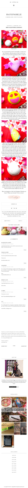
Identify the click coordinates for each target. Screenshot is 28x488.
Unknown (4, 265)
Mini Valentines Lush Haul (9, 214)
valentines (9, 216)
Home (14, 345)
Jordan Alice (4, 280)
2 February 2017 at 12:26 (7, 266)
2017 (5, 211)
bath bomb (9, 211)
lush (8, 213)
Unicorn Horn (21, 214)
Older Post (24, 346)
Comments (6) (14, 204)
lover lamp (23, 211)
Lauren (3, 290)
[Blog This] (16, 208)
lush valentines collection (20, 213)
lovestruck (4, 213)
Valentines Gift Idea (16, 216)
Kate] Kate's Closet (6, 242)
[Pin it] (14, 208)
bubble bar (13, 211)
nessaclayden (5, 252)
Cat (2, 301)
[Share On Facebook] (13, 208)
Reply (25, 249)
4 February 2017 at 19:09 (7, 292)
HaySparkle (14, 486)
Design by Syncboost (20, 486)
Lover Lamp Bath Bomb (16, 181)
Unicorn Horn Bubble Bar (8, 144)
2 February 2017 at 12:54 (7, 281)
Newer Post (4, 346)
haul (20, 211)
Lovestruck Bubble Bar (9, 110)
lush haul (12, 213)
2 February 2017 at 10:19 (7, 253)
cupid (17, 211)
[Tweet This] (11, 208)
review (16, 214)
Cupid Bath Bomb (16, 76)
